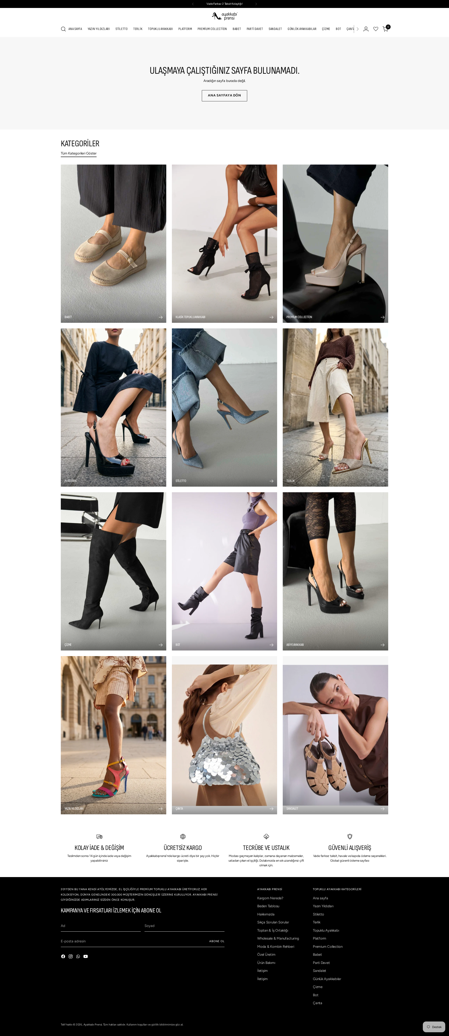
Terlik (316, 922)
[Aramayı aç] (63, 29)
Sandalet (319, 971)
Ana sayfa (320, 898)
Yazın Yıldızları (323, 906)
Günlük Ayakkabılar (327, 979)
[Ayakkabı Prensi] (224, 16)
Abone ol (216, 941)
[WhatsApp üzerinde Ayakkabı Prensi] (78, 957)
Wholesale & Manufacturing (278, 938)
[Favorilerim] (375, 29)
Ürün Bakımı (266, 963)
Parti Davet (321, 963)
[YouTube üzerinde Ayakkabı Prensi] (86, 957)
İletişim (262, 971)
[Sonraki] (256, 4)
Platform (319, 938)
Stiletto (318, 914)
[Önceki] (193, 4)
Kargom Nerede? (270, 898)
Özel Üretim (266, 954)
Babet (317, 954)
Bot (315, 995)
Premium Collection (328, 946)
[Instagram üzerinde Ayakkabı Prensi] (71, 957)
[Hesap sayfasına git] (366, 29)
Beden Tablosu (268, 906)
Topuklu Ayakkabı (326, 930)
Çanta (317, 1003)
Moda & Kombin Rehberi (275, 946)
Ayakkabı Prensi (92, 1024)
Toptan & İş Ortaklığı (272, 930)
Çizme (317, 987)
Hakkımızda (266, 914)
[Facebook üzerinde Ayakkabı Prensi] (63, 957)
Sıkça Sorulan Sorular (273, 922)
